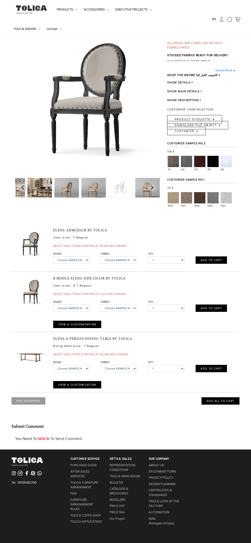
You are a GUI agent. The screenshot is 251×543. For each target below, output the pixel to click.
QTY (150, 253)
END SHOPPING (28, 400)
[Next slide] (23, 188)
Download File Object (196, 125)
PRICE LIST (117, 506)
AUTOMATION (159, 512)
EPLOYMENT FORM (162, 471)
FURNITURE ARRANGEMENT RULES (81, 504)
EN (214, 19)
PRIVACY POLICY (161, 477)
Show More (223, 70)
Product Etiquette (193, 119)
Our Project (117, 518)
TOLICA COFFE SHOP (85, 515)
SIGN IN (44, 439)
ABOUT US (156, 465)
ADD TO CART (211, 260)
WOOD (57, 253)
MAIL (152, 518)
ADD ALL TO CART (220, 400)
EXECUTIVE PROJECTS (131, 9)
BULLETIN (116, 482)
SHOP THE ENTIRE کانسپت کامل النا (192, 75)
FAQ (73, 493)
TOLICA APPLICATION (85, 521)
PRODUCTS (65, 9)
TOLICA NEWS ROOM (125, 476)
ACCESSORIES (94, 9)
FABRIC (105, 253)
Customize (185, 131)
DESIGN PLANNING (162, 484)
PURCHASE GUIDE (83, 465)
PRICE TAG (117, 512)
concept (52, 29)
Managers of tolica (161, 523)
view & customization (77, 324)
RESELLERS (118, 500)
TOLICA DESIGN (24, 29)
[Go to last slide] (152, 188)
